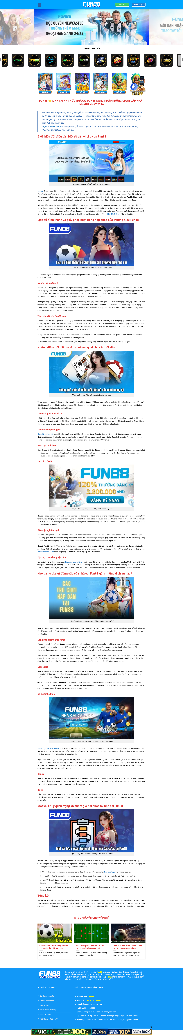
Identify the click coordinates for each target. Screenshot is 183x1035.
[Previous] (6, 27)
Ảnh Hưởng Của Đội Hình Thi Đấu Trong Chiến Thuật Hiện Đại (90, 947)
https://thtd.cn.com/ (51, 126)
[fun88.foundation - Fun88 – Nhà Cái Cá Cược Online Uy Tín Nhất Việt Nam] (91, 4)
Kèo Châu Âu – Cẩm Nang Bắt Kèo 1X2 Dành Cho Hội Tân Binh (53, 947)
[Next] (177, 27)
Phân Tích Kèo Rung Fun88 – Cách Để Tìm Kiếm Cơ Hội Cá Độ (127, 947)
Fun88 (91, 996)
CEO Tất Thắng (113, 214)
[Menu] (39, 4)
